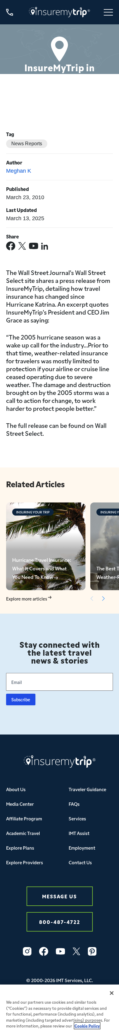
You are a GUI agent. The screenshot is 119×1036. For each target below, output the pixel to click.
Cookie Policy (87, 1026)
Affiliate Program (24, 818)
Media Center (20, 804)
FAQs (74, 804)
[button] (103, 598)
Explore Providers (24, 862)
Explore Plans (20, 847)
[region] (59, 1010)
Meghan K (18, 171)
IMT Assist (79, 833)
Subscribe (20, 699)
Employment (82, 847)
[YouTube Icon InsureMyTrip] (60, 951)
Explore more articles (27, 598)
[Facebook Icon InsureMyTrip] (43, 951)
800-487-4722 (59, 921)
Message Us (59, 896)
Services (77, 818)
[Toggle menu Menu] (108, 12)
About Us (16, 789)
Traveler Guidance (87, 789)
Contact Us (80, 862)
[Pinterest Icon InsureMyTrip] (92, 951)
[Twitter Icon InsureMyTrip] (76, 951)
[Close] (111, 993)
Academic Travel (23, 833)
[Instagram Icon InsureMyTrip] (27, 951)
